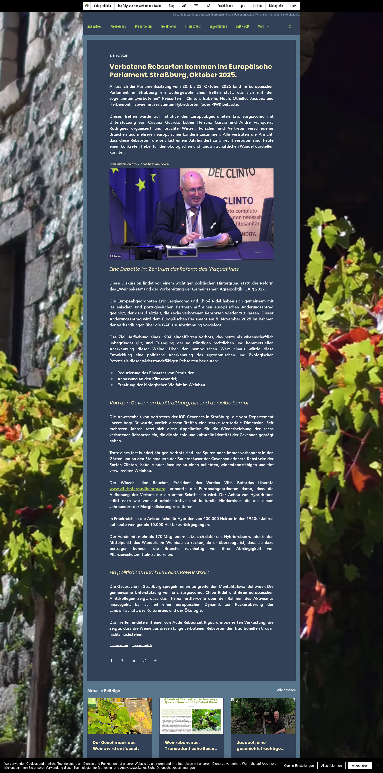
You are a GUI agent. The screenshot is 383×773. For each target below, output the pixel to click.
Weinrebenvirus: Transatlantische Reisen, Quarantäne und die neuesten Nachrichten (191, 745)
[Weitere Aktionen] (271, 56)
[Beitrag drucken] (155, 660)
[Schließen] (377, 765)
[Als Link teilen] (144, 660)
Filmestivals (193, 26)
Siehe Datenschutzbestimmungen (171, 767)
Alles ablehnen (331, 765)
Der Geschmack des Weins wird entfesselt (116, 745)
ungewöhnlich (218, 26)
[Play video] (191, 214)
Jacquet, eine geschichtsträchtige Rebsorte (259, 745)
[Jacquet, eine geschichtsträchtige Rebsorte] (263, 716)
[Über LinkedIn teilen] (133, 660)
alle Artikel (94, 26)
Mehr (261, 26)
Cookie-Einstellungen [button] (299, 765)
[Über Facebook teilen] (111, 660)
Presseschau (118, 26)
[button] (290, 26)
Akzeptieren (360, 765)
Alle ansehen (286, 690)
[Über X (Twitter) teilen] (122, 660)
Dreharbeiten (143, 26)
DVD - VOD (242, 26)
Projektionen (168, 26)
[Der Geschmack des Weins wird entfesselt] (120, 716)
